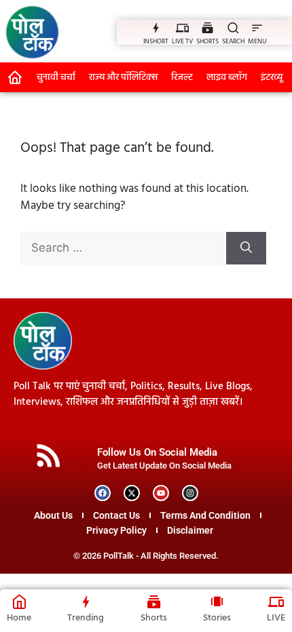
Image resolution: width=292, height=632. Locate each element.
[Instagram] (190, 493)
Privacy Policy (116, 530)
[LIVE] (276, 601)
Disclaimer (190, 530)
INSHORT (155, 41)
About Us (53, 515)
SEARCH (233, 41)
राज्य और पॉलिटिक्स (123, 77)
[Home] (19, 601)
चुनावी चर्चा (56, 77)
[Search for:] (123, 248)
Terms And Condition (205, 515)
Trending (85, 618)
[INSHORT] (155, 27)
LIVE (276, 618)
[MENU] (257, 27)
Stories (217, 618)
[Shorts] (154, 601)
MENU (257, 41)
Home (19, 618)
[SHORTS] (207, 27)
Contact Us (116, 515)
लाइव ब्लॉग (226, 77)
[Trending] (86, 601)
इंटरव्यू (271, 77)
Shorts (154, 618)
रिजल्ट (182, 77)
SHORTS (207, 41)
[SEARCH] (233, 27)
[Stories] (217, 601)
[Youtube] (161, 493)
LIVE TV (182, 41)
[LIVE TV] (182, 27)
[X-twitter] (132, 493)
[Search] (246, 248)
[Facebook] (102, 493)
